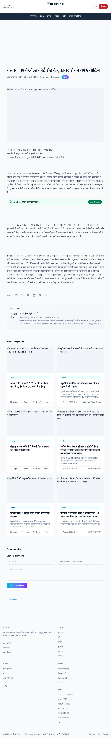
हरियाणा (33, 16)
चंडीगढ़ (65, 77)
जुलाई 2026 (65, 699)
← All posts (12, 599)
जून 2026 (64, 704)
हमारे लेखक (7, 652)
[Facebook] (95, 6)
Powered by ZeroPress (98, 734)
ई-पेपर (103, 6)
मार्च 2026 (64, 717)
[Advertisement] (55, 40)
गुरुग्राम (60, 633)
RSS (60, 682)
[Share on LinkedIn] (34, 295)
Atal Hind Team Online (41, 402)
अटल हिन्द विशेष (75, 16)
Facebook (62, 678)
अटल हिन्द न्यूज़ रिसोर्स (14, 77)
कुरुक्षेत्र (61, 646)
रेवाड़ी (60, 656)
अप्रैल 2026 (65, 713)
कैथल (60, 642)
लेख (64, 16)
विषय (58, 16)
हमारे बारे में (7, 643)
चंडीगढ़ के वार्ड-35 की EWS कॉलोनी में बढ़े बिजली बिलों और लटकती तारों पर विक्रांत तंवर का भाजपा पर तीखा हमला (80, 450)
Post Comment (17, 585)
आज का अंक (7, 669)
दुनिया (50, 16)
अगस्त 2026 (65, 694)
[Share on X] (22, 295)
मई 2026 (64, 708)
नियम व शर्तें (62, 673)
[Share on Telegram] (39, 295)
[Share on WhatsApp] (16, 295)
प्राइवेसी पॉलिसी (63, 669)
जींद (59, 637)
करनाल (60, 651)
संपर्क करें (6, 648)
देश (42, 16)
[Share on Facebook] (28, 295)
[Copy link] (45, 295)
